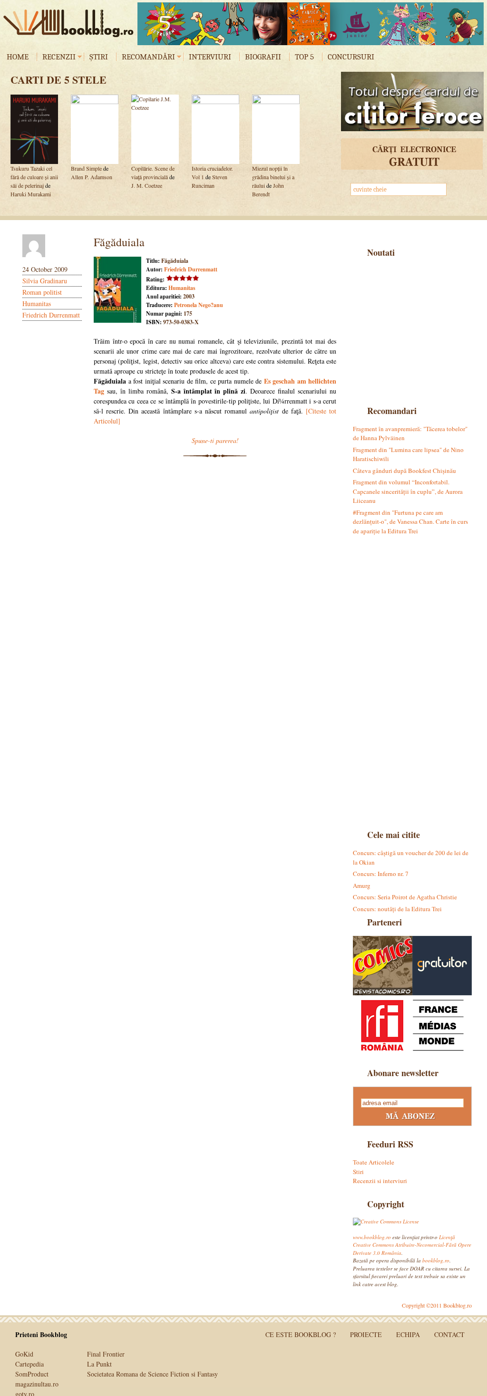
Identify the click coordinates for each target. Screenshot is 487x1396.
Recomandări (148, 56)
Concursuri (351, 56)
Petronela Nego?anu (198, 305)
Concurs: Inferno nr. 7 (381, 873)
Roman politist (42, 292)
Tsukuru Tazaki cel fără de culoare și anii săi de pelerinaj (34, 176)
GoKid (24, 1353)
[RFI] (412, 1025)
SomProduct (32, 1373)
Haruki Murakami (30, 194)
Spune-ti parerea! (215, 440)
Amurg (361, 885)
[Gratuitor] (442, 965)
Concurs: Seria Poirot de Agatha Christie (405, 897)
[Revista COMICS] (382, 965)
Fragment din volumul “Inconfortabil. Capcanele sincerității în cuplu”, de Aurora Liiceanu (408, 491)
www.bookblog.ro (372, 1237)
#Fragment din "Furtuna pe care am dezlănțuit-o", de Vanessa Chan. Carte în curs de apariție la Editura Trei (410, 521)
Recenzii (59, 56)
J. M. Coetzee (146, 185)
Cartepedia (29, 1363)
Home (18, 56)
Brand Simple (86, 168)
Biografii (263, 56)
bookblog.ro (70, 23)
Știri (98, 56)
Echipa (408, 1334)
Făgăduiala (119, 242)
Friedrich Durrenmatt (51, 314)
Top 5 (304, 56)
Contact (449, 1334)
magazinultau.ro (36, 1383)
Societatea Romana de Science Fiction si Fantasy (152, 1373)
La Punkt (99, 1363)
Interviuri (210, 56)
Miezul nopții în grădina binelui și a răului (273, 176)
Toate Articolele (373, 1162)
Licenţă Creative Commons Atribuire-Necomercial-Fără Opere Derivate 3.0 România (412, 1244)
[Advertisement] (412, 330)
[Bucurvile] (310, 23)
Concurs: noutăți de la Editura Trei (397, 909)
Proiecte (366, 1334)
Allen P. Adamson (91, 177)
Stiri (358, 1171)
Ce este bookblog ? (300, 1334)
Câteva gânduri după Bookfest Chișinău (404, 470)
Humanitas (36, 303)
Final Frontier (106, 1353)
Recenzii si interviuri (380, 1180)
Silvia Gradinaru (44, 280)
